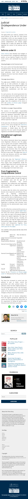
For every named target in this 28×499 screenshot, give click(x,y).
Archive (3, 440)
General (22, 309)
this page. (12, 425)
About (3, 1)
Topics (14, 14)
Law (26, 311)
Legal (17, 1)
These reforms (5, 53)
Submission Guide (8, 1)
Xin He (14, 32)
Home (3, 14)
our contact (20, 474)
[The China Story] (14, 7)
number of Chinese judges (14, 103)
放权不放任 (23, 211)
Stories (8, 14)
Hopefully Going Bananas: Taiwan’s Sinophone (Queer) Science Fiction (17, 365)
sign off (25, 152)
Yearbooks (20, 14)
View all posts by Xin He (21, 320)
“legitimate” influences (21, 159)
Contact (13, 1)
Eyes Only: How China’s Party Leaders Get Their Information (15, 349)
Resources (25, 14)
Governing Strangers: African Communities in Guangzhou (15, 360)
